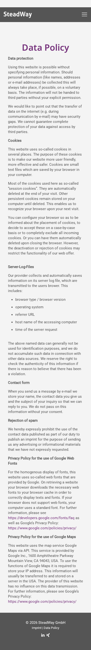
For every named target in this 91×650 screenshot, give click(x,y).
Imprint (36, 628)
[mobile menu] (84, 14)
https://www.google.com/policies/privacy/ (42, 528)
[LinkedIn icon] (43, 635)
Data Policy (51, 628)
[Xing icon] (48, 635)
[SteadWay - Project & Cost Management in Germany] (21, 16)
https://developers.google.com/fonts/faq (41, 518)
